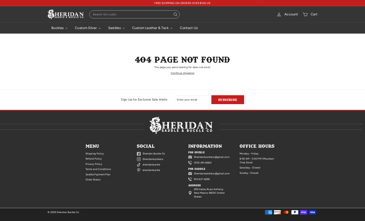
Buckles (57, 28)
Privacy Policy (94, 164)
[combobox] (134, 14)
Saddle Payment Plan (98, 174)
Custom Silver (86, 28)
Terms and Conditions (98, 169)
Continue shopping (182, 73)
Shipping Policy (95, 153)
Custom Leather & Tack (151, 28)
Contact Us (189, 28)
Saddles (115, 28)
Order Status (93, 179)
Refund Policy (94, 158)
